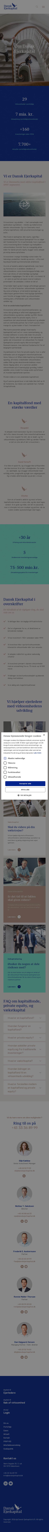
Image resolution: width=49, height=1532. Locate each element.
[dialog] (24, 766)
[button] (24, 795)
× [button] (44, 735)
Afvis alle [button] (25, 790)
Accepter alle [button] (25, 783)
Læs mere (37, 753)
